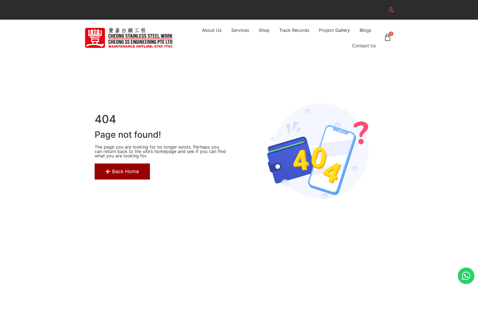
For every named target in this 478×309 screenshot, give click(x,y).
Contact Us (364, 45)
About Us (212, 30)
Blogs (365, 30)
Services (240, 30)
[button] (391, 9)
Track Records (294, 30)
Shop (264, 30)
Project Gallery (334, 30)
